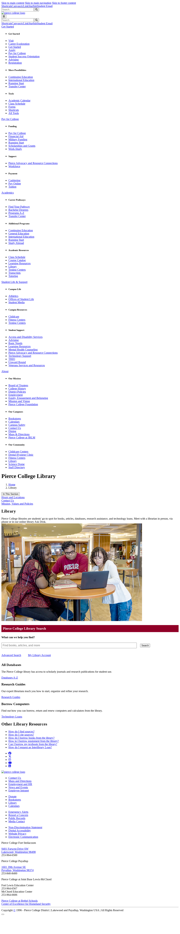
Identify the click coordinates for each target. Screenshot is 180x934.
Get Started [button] (7, 26)
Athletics (13, 296)
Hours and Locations (13, 497)
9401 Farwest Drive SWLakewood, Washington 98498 (18, 850)
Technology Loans (11, 716)
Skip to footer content (64, 2)
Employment (15, 394)
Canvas (16, 6)
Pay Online (14, 183)
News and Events (18, 787)
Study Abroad (16, 243)
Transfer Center (17, 86)
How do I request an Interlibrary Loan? (30, 747)
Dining (12, 431)
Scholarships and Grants (21, 145)
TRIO (11, 359)
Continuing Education (20, 76)
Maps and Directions (19, 781)
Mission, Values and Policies (17, 503)
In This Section (10, 494)
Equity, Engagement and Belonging (28, 398)
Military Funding (17, 139)
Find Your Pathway (19, 206)
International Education (21, 80)
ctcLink (24, 6)
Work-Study (15, 148)
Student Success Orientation (24, 56)
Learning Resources (19, 263)
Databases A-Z (9, 677)
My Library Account (39, 655)
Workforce (14, 166)
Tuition (12, 186)
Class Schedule (16, 103)
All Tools (13, 113)
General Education (18, 233)
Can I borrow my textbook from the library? (32, 744)
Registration (15, 62)
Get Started (14, 46)
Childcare (13, 316)
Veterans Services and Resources (26, 365)
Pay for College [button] (10, 119)
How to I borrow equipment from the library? (33, 741)
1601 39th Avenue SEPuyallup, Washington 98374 (17, 869)
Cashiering (14, 180)
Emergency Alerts (18, 811)
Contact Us (14, 428)
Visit (11, 40)
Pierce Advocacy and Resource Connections (33, 163)
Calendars (14, 421)
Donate (12, 796)
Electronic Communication (23, 836)
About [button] (4, 371)
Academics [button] (7, 192)
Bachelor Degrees (18, 209)
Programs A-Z (16, 213)
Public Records (16, 818)
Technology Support (19, 355)
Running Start (16, 83)
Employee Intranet (18, 790)
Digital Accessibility (19, 830)
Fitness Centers (16, 319)
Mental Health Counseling (23, 349)
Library (12, 266)
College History (17, 388)
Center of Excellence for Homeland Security (26, 903)
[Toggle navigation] (3, 16)
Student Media (16, 302)
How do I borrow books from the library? (31, 737)
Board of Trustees (18, 385)
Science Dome (16, 464)
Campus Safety (16, 424)
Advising (13, 59)
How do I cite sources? (21, 734)
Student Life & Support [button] (14, 281)
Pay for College (17, 53)
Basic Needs (15, 343)
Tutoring (13, 276)
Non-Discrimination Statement (25, 827)
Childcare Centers (18, 451)
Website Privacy (17, 833)
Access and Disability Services (25, 336)
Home (11, 484)
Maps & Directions (19, 434)
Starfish (32, 6)
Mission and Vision (19, 401)
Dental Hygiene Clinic (20, 454)
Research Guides (10, 697)
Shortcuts (6, 6)
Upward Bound (17, 362)
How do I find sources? (21, 731)
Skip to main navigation (38, 2)
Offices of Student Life (21, 299)
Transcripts (14, 272)
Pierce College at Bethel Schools (19, 900)
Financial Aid (15, 136)
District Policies (17, 391)
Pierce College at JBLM (21, 437)
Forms (11, 106)
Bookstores (14, 418)
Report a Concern (18, 815)
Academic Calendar (19, 100)
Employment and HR (20, 784)
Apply (11, 50)
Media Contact (16, 821)
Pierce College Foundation (23, 404)
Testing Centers (17, 269)
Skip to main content (12, 2)
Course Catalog (17, 260)
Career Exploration (19, 43)
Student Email (45, 6)
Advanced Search (11, 655)
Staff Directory (16, 467)
